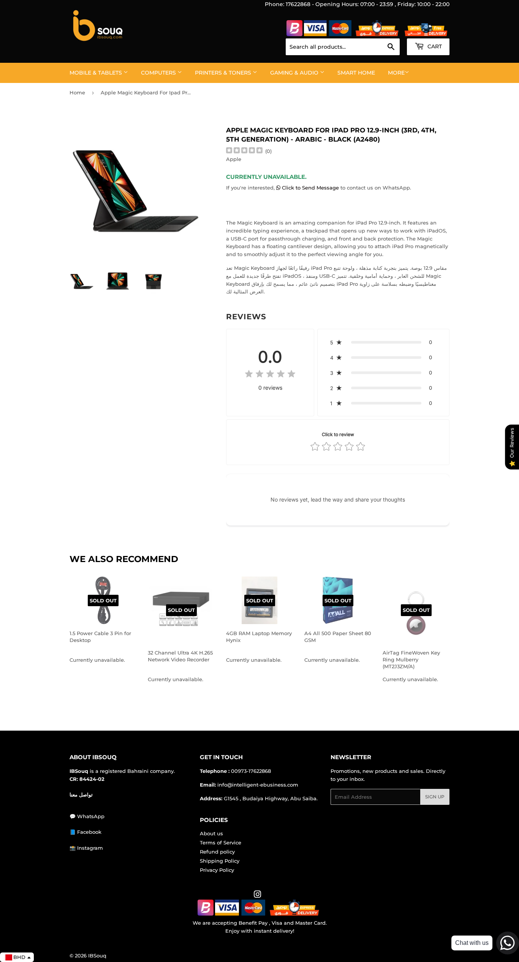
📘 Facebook (85, 832)
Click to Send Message (310, 188)
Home (77, 92)
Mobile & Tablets (96, 72)
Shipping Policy (219, 861)
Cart (434, 46)
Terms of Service (220, 842)
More (396, 72)
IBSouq (97, 955)
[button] (383, 342)
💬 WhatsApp (87, 816)
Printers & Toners (224, 72)
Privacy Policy (217, 870)
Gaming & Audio (295, 72)
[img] (244, 151)
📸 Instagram (86, 848)
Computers (159, 72)
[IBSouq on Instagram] (257, 895)
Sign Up (435, 797)
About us (211, 833)
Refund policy (217, 852)
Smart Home (356, 72)
